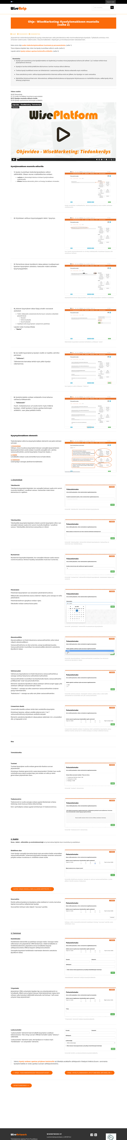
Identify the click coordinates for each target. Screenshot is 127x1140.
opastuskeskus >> (21, 1085)
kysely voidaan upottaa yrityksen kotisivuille (36, 1061)
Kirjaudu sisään (110, 2)
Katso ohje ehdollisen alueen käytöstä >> (32, 889)
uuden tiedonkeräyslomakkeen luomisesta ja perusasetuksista (44, 45)
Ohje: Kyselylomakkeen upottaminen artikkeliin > (89, 1073)
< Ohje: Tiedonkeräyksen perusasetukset (31, 1073)
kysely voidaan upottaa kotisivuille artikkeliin (37, 51)
